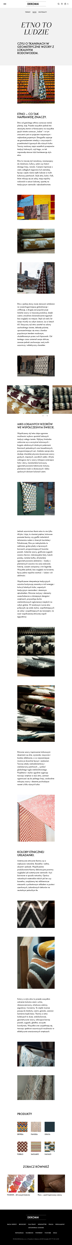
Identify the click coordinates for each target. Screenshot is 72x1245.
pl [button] (67, 4)
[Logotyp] (36, 3)
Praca (51, 1224)
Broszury (22, 1224)
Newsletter (42, 1224)
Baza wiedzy (12, 1224)
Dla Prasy (32, 1224)
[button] (58, 4)
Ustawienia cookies (36, 1227)
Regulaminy (60, 1224)
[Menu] (5, 4)
